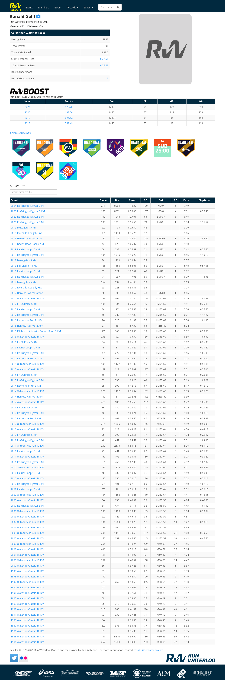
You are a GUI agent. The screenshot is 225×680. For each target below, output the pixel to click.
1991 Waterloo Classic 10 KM (27, 614)
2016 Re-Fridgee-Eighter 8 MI (27, 353)
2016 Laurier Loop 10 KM (25, 347)
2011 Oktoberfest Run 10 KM (27, 445)
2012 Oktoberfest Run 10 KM (27, 423)
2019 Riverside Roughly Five (26, 233)
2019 (27, 117)
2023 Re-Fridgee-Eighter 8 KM (28, 211)
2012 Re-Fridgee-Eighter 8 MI (27, 440)
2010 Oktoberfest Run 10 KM (27, 467)
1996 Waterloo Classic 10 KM (27, 593)
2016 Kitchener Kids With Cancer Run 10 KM (36, 331)
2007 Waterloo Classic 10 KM (27, 500)
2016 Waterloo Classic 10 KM (27, 336)
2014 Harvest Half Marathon (27, 396)
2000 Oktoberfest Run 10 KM (27, 560)
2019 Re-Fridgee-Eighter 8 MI (27, 254)
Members (43, 7)
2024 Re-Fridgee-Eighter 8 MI (27, 205)
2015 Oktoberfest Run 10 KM (27, 364)
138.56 (69, 112)
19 (106, 72)
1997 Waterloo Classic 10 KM (27, 587)
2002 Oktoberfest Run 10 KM (27, 543)
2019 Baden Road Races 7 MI (27, 244)
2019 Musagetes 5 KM (23, 227)
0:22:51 (104, 59)
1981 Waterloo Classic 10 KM (27, 642)
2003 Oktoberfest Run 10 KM (27, 533)
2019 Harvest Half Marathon (27, 238)
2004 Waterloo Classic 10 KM (27, 527)
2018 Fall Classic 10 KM (24, 265)
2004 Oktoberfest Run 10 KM (27, 522)
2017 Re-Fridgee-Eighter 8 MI (27, 314)
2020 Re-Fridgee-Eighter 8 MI (27, 222)
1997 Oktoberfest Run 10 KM (27, 582)
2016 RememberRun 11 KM (26, 320)
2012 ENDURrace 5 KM (24, 434)
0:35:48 (104, 65)
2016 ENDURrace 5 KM (24, 342)
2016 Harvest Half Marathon (27, 325)
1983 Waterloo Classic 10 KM (27, 636)
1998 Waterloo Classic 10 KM (27, 576)
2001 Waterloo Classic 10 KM (27, 554)
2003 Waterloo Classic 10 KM (27, 538)
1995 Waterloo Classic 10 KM (27, 598)
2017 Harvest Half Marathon (27, 293)
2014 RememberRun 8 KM (26, 385)
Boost (57, 7)
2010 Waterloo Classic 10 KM (27, 478)
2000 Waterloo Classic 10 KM (27, 565)
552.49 (69, 123)
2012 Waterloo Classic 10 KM (27, 429)
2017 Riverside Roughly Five (26, 287)
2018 (27, 123)
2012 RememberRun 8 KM (26, 418)
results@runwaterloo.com (148, 650)
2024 (27, 107)
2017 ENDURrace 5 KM (24, 304)
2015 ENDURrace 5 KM (24, 374)
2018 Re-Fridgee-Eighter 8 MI (27, 276)
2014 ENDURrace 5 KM (24, 407)
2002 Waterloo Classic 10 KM (27, 549)
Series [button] (87, 7)
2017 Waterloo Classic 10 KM (27, 298)
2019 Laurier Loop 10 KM (25, 249)
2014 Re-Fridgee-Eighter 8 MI (27, 413)
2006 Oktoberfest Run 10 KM (27, 511)
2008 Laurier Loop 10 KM (25, 489)
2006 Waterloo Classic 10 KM (27, 516)
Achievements (20, 133)
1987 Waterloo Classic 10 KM (27, 625)
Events (29, 7)
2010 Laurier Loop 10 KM (25, 473)
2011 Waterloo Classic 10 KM (27, 456)
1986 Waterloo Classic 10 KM (27, 631)
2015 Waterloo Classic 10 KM (27, 369)
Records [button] (72, 7)
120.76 (69, 107)
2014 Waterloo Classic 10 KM (27, 402)
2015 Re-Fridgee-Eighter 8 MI (27, 380)
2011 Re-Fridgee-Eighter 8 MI (27, 462)
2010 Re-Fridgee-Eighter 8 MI (27, 483)
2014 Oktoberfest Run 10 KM (27, 391)
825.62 (69, 117)
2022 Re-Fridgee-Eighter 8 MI (27, 216)
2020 (27, 112)
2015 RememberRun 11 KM (26, 358)
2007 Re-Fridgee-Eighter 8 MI (27, 505)
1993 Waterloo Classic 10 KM (27, 603)
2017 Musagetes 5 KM (23, 282)
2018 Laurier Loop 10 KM (25, 271)
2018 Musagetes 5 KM (23, 260)
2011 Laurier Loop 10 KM (25, 451)
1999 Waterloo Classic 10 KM (27, 571)
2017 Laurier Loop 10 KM (25, 309)
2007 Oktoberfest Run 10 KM (27, 494)
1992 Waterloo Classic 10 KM (27, 609)
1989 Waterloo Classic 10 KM (27, 620)
